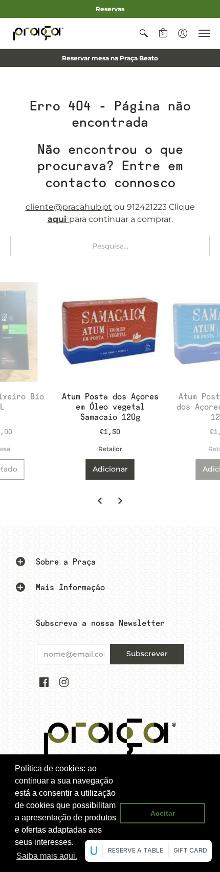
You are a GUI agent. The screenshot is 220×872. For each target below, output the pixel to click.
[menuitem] (143, 33)
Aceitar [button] (162, 813)
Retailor (110, 449)
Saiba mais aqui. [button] (46, 856)
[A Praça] (38, 33)
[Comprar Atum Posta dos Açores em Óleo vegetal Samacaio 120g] (110, 332)
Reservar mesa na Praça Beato (110, 58)
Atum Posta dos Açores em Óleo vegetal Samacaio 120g (110, 407)
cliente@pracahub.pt (69, 207)
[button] (143, 33)
